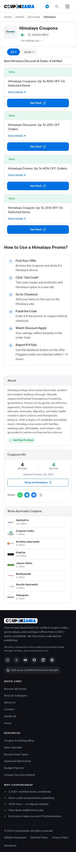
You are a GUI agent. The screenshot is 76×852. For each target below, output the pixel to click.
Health (20, 16)
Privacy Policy (60, 837)
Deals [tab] (29, 52)
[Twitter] (16, 660)
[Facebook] (34, 660)
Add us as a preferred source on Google (34, 670)
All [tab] (13, 52)
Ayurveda (34, 16)
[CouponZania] (38, 620)
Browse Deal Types (16, 754)
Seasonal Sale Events (17, 761)
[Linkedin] (43, 660)
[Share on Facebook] (33, 495)
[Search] (56, 6)
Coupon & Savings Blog (19, 740)
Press (7, 723)
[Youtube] (25, 660)
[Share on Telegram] (27, 495)
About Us (10, 702)
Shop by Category (15, 695)
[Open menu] (67, 6)
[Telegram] (52, 660)
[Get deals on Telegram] (47, 6)
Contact (9, 709)
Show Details (15, 92)
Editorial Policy (39, 837)
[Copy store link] (40, 495)
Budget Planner (14, 767)
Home (8, 16)
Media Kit (10, 716)
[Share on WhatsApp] (20, 495)
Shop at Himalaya (36, 482)
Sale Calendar (13, 747)
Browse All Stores (15, 688)
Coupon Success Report (19, 774)
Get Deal (36, 102)
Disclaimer (10, 845)
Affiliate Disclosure (15, 837)
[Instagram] (7, 660)
